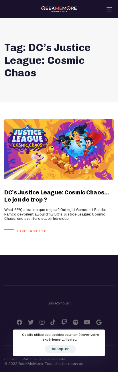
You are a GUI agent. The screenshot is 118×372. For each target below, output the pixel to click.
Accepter (60, 348)
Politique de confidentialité (44, 359)
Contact (10, 359)
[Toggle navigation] (94, 9)
